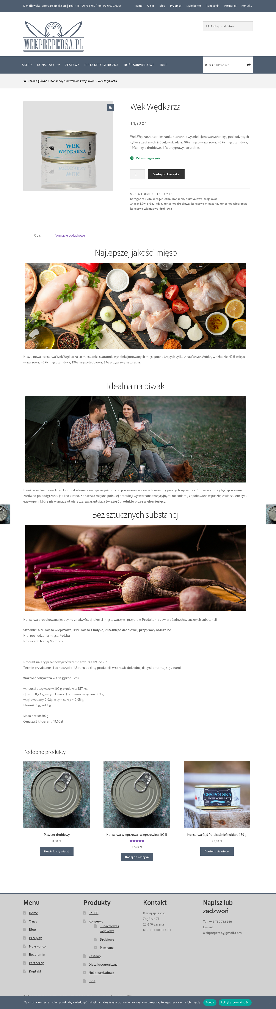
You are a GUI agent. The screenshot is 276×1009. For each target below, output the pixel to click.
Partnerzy (230, 6)
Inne (164, 65)
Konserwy (45, 65)
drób (150, 204)
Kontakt (247, 6)
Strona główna (37, 81)
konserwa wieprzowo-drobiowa (151, 209)
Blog (162, 6)
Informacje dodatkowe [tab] (68, 235)
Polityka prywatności (235, 1002)
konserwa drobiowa (176, 204)
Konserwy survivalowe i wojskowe (72, 81)
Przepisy (176, 6)
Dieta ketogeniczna (101, 65)
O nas (151, 6)
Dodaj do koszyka (166, 174)
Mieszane (107, 947)
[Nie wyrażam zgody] (270, 1002)
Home (139, 6)
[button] (110, 107)
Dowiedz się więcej (56, 851)
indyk (158, 204)
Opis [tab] (37, 235)
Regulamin (212, 6)
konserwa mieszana (204, 204)
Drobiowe (107, 939)
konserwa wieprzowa (234, 204)
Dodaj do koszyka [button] (137, 857)
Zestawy (72, 65)
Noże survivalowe (139, 65)
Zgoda (209, 1002)
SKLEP (27, 65)
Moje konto (194, 6)
